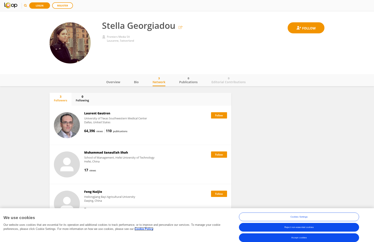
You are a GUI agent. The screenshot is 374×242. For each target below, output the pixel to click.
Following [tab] (82, 98)
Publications (188, 80)
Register (62, 5)
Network (159, 80)
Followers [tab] (60, 98)
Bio (136, 82)
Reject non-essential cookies (299, 227)
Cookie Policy (144, 229)
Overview (113, 82)
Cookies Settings (299, 217)
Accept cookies (299, 237)
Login (40, 5)
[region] (187, 225)
